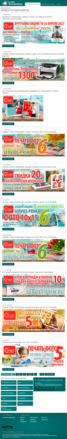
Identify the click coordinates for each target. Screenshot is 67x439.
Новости (22, 417)
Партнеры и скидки (32, 4)
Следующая (49, 374)
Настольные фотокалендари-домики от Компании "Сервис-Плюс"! (30, 92)
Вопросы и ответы (48, 4)
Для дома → (38, 383)
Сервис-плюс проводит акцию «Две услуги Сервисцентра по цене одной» (33, 55)
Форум (22, 419)
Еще (58, 4)
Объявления (33, 421)
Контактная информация (8, 417)
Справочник (23, 421)
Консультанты (34, 417)
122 (42, 374)
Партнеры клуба (5, 8)
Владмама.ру (5, 2)
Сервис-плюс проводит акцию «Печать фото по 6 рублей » (29, 132)
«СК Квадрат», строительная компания (48, 385)
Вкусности (44, 417)
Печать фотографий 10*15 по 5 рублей (20, 342)
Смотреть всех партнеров (44, 388)
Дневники (32, 419)
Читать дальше (8, 46)
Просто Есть (45, 419)
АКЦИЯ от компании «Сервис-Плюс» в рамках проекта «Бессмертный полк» (27, 18)
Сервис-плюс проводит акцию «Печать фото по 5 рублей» (29, 307)
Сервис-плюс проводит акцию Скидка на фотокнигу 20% (29, 167)
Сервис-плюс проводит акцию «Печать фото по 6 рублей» (29, 202)
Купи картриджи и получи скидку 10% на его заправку (27, 272)
